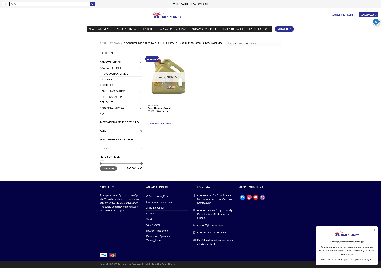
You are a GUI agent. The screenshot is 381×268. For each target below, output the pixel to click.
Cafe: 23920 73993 (216, 232)
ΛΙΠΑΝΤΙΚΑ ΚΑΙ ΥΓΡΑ (99, 29)
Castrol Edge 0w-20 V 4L (159, 108)
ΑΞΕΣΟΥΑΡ (180, 29)
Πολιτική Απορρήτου (157, 230)
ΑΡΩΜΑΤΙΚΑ (166, 29)
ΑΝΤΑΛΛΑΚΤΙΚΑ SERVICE (204, 29)
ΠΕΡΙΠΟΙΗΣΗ (148, 29)
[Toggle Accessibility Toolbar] (375, 21)
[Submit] (92, 4)
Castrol (103, 148)
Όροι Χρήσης (153, 224)
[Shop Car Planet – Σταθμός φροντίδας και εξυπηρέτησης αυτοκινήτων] (167, 15)
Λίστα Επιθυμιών (155, 207)
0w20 (103, 131)
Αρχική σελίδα (110, 43)
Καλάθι (150, 213)
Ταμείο (149, 219)
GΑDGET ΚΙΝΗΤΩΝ (258, 29)
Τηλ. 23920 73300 (214, 225)
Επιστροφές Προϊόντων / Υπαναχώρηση (159, 238)
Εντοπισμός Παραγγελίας (159, 201)
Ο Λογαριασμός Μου (157, 196)
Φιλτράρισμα (108, 168)
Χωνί (102, 113)
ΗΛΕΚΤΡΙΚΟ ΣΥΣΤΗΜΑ (112, 90)
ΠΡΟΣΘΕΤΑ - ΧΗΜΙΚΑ (125, 29)
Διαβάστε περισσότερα (161, 124)
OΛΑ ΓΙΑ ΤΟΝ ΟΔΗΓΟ (232, 29)
